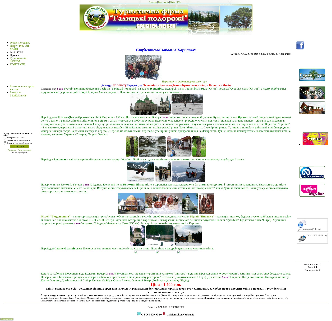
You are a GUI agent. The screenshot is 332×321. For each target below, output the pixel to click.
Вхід (172, 2)
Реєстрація (163, 2)
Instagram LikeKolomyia (18, 94)
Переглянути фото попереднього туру (184, 81)
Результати (12, 150)
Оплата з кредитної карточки (19, 143)
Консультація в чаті (15, 138)
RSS (179, 2)
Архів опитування (24, 150)
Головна (153, 2)
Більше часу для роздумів (18, 140)
